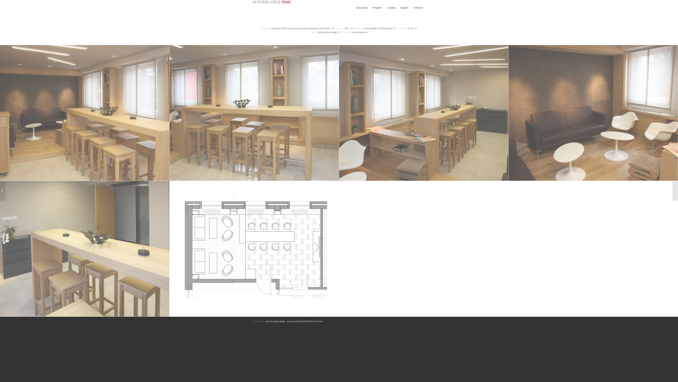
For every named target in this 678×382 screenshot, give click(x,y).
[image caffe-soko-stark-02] (254, 113)
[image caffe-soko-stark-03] (424, 113)
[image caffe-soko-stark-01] (85, 113)
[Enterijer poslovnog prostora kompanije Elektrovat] (2, 191)
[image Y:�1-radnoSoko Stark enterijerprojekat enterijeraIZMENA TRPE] (254, 249)
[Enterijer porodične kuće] (675, 191)
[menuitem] (362, 8)
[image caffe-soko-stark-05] (85, 249)
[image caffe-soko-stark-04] (593, 113)
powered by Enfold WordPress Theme (305, 321)
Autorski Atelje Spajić (275, 321)
